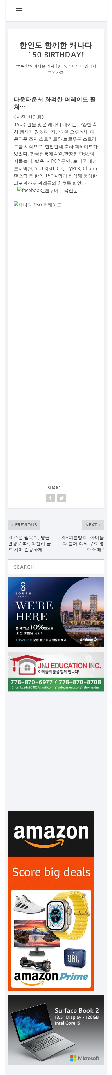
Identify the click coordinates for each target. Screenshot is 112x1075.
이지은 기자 (44, 66)
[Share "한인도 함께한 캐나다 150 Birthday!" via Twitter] (61, 498)
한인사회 (56, 72)
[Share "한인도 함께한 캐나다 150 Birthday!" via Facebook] (50, 498)
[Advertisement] (56, 390)
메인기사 (88, 66)
